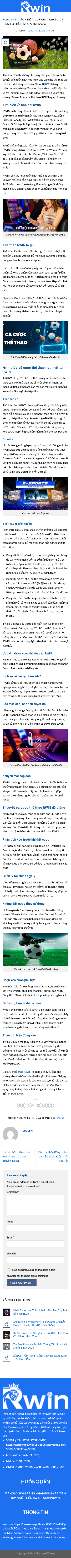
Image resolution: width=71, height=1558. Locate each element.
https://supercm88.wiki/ (20, 1444)
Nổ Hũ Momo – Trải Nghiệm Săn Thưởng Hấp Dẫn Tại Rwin (40, 1312)
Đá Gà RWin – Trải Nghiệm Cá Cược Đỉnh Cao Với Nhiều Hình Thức (40, 1334)
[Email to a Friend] (39, 1105)
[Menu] (5, 6)
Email (10, 1237)
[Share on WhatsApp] (20, 1105)
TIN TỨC (18, 19)
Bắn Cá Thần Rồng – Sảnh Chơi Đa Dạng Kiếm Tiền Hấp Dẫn (53, 1156)
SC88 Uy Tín (13, 1440)
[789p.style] (35, 6)
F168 (26, 1461)
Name (11, 1221)
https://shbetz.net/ (17, 1455)
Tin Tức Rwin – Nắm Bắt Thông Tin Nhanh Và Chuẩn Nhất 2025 (40, 1346)
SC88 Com (20, 1449)
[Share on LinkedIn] (51, 1105)
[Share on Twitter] (32, 1105)
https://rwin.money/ (25, 1524)
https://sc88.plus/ (54, 1444)
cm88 (37, 1467)
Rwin (5, 1413)
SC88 (26, 1440)
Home (6, 19)
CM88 (42, 1440)
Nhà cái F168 (14, 1461)
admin (52, 31)
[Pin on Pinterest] (45, 1105)
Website (11, 1253)
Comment (13, 1191)
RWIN (48, 84)
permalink (59, 1117)
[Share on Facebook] (26, 1105)
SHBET (34, 1455)
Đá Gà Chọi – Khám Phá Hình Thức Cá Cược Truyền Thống (16, 1156)
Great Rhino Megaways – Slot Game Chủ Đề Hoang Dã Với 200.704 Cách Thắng (39, 1323)
